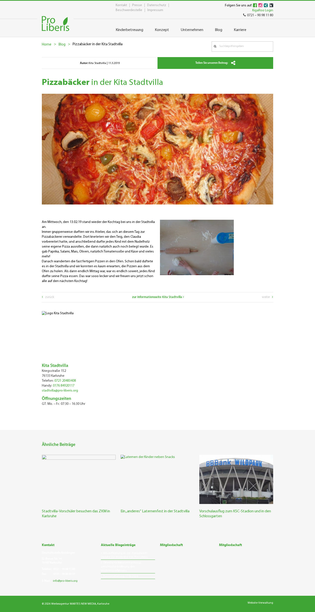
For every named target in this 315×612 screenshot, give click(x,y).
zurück (49, 297)
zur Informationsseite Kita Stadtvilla (157, 297)
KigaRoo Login (262, 10)
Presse (137, 5)
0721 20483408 (65, 381)
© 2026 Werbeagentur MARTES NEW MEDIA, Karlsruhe (75, 603)
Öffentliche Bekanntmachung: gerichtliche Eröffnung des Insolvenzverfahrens (121, 566)
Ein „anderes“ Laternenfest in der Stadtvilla (155, 511)
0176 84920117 (63, 386)
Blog (62, 45)
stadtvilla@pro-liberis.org (60, 390)
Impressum (155, 10)
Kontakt (121, 5)
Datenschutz (156, 5)
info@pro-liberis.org (65, 581)
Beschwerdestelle (129, 10)
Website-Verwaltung (260, 602)
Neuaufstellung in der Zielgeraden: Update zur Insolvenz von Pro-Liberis (124, 555)
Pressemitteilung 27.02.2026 (120, 576)
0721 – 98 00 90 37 (64, 574)
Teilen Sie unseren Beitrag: (212, 63)
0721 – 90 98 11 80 (260, 15)
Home (46, 45)
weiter (266, 297)
